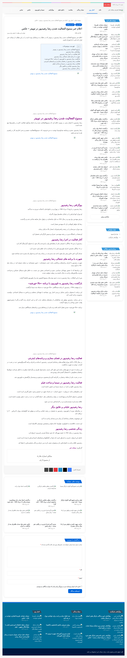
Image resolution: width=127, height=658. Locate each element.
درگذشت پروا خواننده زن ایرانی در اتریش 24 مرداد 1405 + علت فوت (100, 75)
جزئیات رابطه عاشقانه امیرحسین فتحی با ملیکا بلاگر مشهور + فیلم (99, 36)
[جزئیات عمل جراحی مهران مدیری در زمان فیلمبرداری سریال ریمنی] (114, 57)
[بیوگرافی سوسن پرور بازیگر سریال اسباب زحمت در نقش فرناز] (117, 629)
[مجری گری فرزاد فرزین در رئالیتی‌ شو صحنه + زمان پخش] (44, 515)
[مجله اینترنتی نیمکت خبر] (115, 10)
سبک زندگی (80, 10)
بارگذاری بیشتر (105, 217)
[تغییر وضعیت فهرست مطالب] (78, 46)
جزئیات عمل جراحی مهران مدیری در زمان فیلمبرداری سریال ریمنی (100, 56)
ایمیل (80, 578)
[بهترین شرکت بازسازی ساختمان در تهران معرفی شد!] (114, 47)
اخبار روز (92, 10)
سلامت (70, 10)
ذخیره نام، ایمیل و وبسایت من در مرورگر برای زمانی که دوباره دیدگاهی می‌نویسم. (58, 586)
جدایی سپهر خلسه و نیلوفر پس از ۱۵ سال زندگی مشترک (100, 140)
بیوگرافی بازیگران (113, 237)
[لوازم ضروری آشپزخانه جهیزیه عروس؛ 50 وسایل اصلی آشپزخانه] (76, 638)
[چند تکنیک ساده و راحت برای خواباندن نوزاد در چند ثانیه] (76, 618)
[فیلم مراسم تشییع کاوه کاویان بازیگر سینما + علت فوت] (70, 491)
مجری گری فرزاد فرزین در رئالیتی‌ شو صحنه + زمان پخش (100, 150)
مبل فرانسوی (114, 234)
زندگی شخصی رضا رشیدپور (71, 68)
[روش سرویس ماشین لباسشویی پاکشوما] (76, 627)
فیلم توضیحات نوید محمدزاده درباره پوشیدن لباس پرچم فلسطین (99, 66)
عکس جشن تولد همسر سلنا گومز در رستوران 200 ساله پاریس (99, 103)
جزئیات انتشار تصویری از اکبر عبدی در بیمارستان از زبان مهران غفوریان (99, 196)
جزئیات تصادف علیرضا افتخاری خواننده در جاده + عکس (100, 27)
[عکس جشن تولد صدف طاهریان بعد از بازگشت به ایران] (18, 515)
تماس (21, 10)
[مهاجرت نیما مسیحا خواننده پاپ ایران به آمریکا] (114, 188)
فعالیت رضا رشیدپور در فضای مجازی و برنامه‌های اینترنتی (62, 61)
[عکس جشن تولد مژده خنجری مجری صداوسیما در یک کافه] (114, 85)
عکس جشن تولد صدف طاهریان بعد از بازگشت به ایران (100, 159)
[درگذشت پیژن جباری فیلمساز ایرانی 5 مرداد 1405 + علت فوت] (114, 178)
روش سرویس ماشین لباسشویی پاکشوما (58, 625)
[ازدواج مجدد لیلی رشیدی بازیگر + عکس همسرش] (114, 169)
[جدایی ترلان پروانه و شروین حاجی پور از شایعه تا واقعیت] (114, 94)
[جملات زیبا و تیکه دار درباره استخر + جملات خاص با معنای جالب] (114, 256)
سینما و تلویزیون (40, 10)
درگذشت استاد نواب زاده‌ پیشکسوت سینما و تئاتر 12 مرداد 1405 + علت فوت (100, 130)
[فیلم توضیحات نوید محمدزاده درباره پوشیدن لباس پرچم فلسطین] (114, 67)
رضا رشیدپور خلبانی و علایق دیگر (69, 66)
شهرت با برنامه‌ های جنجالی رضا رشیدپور (67, 56)
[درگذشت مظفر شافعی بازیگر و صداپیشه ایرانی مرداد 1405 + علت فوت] (44, 491)
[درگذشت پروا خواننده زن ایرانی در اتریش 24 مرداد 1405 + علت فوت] (114, 76)
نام (80, 569)
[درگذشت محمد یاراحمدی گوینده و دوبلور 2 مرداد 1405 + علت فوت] (114, 208)
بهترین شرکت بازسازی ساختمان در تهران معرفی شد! (100, 46)
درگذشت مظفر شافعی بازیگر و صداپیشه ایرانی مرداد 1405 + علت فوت (46, 502)
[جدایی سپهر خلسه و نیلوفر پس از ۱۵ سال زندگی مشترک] (70, 515)
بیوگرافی (51, 10)
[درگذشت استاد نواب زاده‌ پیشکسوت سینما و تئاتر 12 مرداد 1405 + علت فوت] (18, 491)
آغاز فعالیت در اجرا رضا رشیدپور (70, 54)
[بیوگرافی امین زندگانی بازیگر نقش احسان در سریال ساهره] (117, 619)
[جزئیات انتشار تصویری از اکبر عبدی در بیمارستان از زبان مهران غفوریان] (114, 198)
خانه (100, 10)
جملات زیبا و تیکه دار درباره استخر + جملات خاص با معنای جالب (99, 255)
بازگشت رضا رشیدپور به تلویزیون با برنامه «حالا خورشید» (62, 59)
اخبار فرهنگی (70, 24)
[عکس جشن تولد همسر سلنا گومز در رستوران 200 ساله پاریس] (114, 103)
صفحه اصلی (77, 20)
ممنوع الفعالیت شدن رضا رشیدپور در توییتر (66, 49)
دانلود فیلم (61, 10)
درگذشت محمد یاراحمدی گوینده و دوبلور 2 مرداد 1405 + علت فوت (99, 208)
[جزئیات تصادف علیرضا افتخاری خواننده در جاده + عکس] (114, 27)
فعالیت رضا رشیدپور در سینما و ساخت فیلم (66, 64)
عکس (29, 10)
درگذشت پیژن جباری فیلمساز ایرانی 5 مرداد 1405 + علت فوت (99, 178)
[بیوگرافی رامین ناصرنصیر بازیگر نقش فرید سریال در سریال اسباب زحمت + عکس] (117, 639)
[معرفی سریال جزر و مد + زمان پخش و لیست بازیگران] (114, 266)
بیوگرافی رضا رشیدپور (73, 52)
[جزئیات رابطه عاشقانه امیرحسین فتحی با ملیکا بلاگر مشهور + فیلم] (114, 38)
